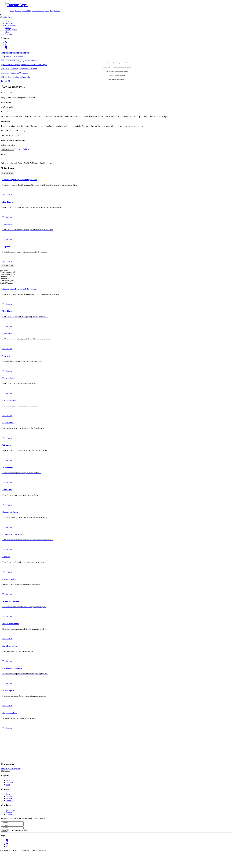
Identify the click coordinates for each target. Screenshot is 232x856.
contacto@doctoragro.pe (10, 769)
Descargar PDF (7, 149)
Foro (8, 794)
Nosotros (18, 11)
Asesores (9, 814)
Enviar (4, 830)
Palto (9, 57)
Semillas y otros (43, 11)
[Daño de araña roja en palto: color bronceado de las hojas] (24, 65)
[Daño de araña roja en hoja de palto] (15, 77)
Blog (51, 11)
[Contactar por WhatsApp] (2, 855)
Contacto (57, 11)
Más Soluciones (7, 174)
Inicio (12, 11)
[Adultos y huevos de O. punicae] (14, 73)
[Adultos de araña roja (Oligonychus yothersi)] (19, 61)
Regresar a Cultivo (21, 149)
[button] (4, 81)
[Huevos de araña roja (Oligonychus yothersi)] (19, 69)
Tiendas (9, 798)
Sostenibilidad (26, 11)
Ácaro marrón (17, 57)
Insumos (35, 11)
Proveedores (10, 810)
